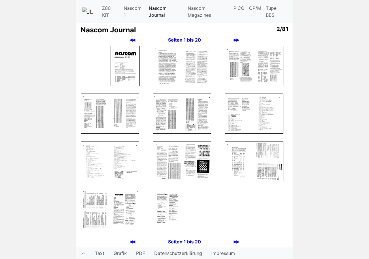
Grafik (120, 253)
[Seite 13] (124, 161)
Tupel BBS (272, 11)
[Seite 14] (167, 161)
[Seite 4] (239, 65)
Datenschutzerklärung (178, 253)
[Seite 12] (95, 161)
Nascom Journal (158, 11)
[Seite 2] (167, 65)
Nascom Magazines (199, 11)
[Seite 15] (196, 161)
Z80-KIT (107, 11)
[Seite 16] (239, 161)
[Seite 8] (167, 113)
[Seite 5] (268, 65)
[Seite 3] (196, 65)
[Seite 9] (196, 113)
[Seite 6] (95, 113)
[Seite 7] (124, 113)
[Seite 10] (239, 113)
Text (99, 253)
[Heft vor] (236, 40)
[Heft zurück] (132, 40)
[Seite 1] (124, 65)
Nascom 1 (133, 11)
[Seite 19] (124, 208)
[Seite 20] (167, 208)
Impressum (223, 253)
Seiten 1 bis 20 (184, 40)
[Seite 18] (95, 208)
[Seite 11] (268, 113)
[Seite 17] (268, 161)
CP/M (255, 8)
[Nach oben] (83, 253)
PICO (239, 8)
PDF (140, 253)
